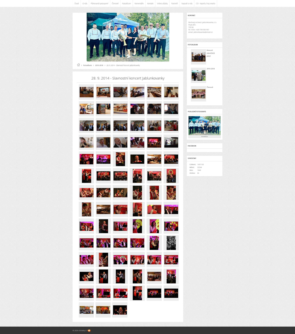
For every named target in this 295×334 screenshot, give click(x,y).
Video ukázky (162, 3)
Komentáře (139, 3)
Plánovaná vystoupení (99, 3)
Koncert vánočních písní (211, 53)
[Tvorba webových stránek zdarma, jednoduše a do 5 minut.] (89, 330)
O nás (85, 3)
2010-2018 (99, 65)
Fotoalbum (126, 3)
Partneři (174, 3)
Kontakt (150, 3)
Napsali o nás (186, 3)
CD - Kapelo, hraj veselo (205, 3)
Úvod (76, 3)
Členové (115, 3)
